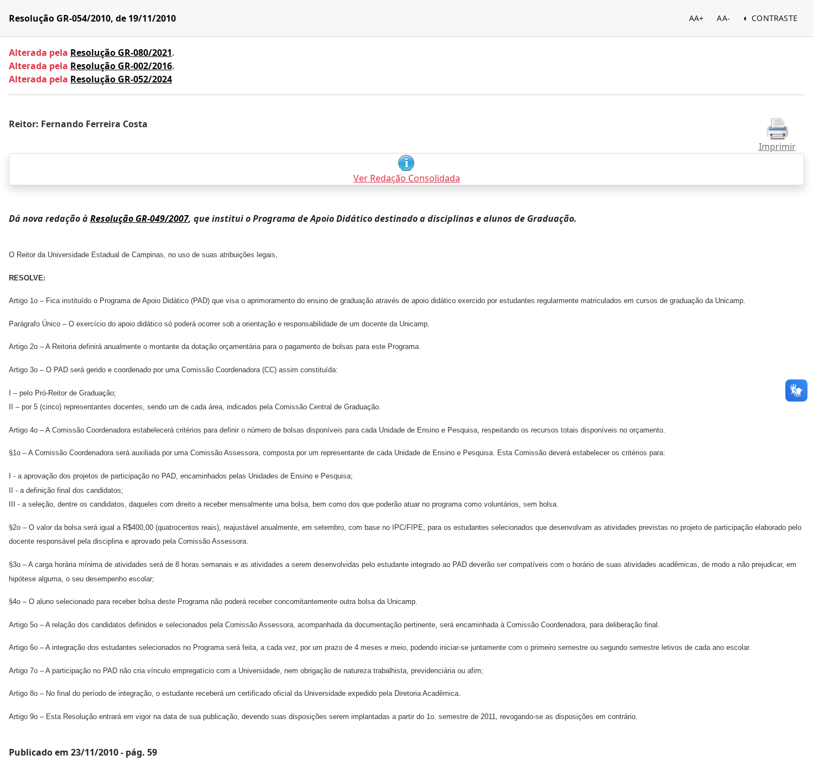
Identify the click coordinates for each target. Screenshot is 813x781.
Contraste (775, 18)
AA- (723, 18)
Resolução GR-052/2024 (121, 79)
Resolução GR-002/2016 (121, 66)
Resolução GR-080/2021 (121, 52)
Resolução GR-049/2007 (139, 218)
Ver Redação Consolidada (406, 178)
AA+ (696, 18)
